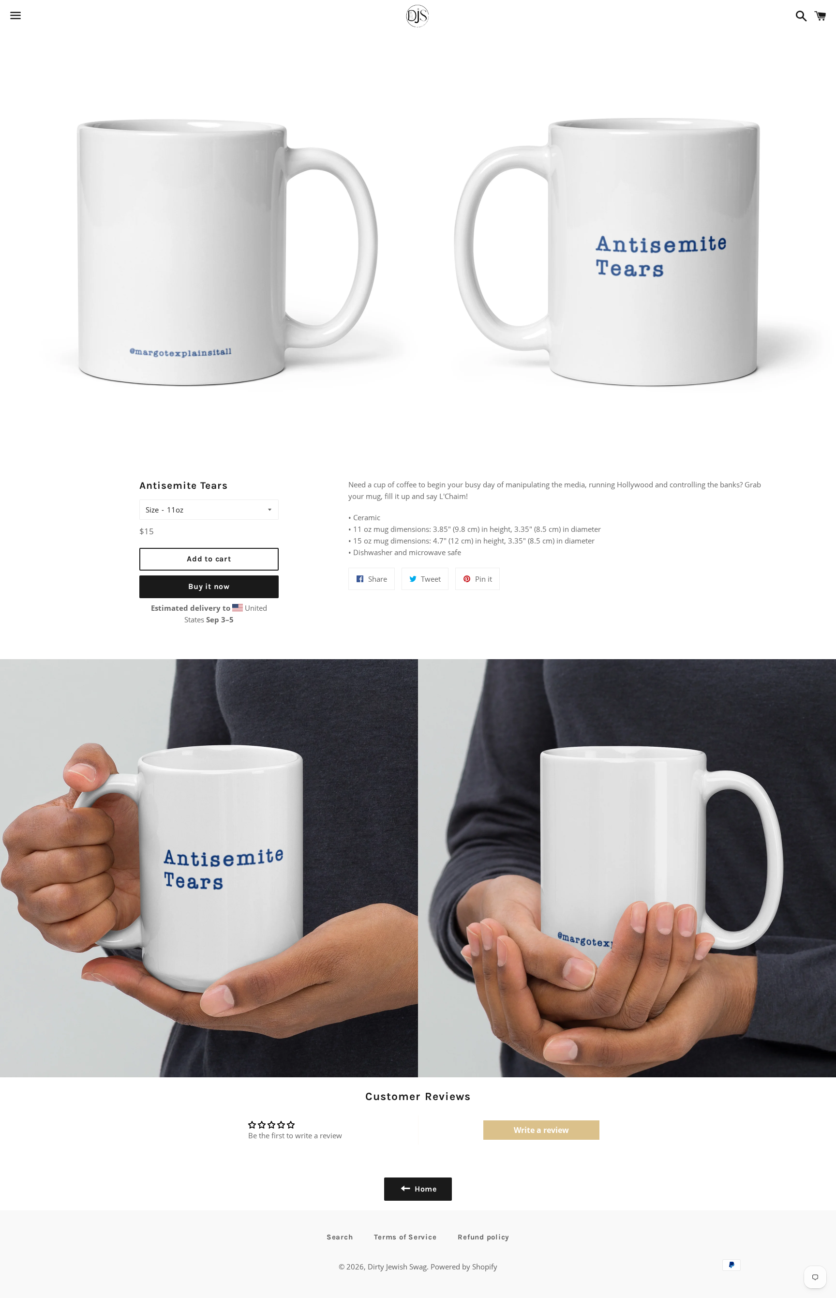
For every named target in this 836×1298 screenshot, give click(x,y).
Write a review (541, 1130)
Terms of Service (405, 1237)
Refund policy (483, 1237)
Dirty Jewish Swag (397, 1266)
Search (340, 1237)
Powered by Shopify (464, 1266)
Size (152, 509)
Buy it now (209, 586)
